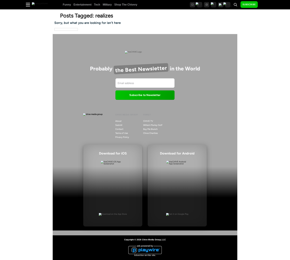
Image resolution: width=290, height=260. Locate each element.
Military (107, 4)
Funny (67, 4)
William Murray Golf (152, 125)
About (118, 121)
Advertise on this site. (145, 255)
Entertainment (82, 4)
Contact (119, 129)
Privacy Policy (122, 137)
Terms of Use (121, 133)
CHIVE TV (148, 121)
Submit (118, 125)
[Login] (263, 5)
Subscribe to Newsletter (144, 95)
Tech (97, 4)
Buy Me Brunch (150, 129)
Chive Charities (150, 133)
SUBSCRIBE (249, 4)
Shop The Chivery (125, 4)
